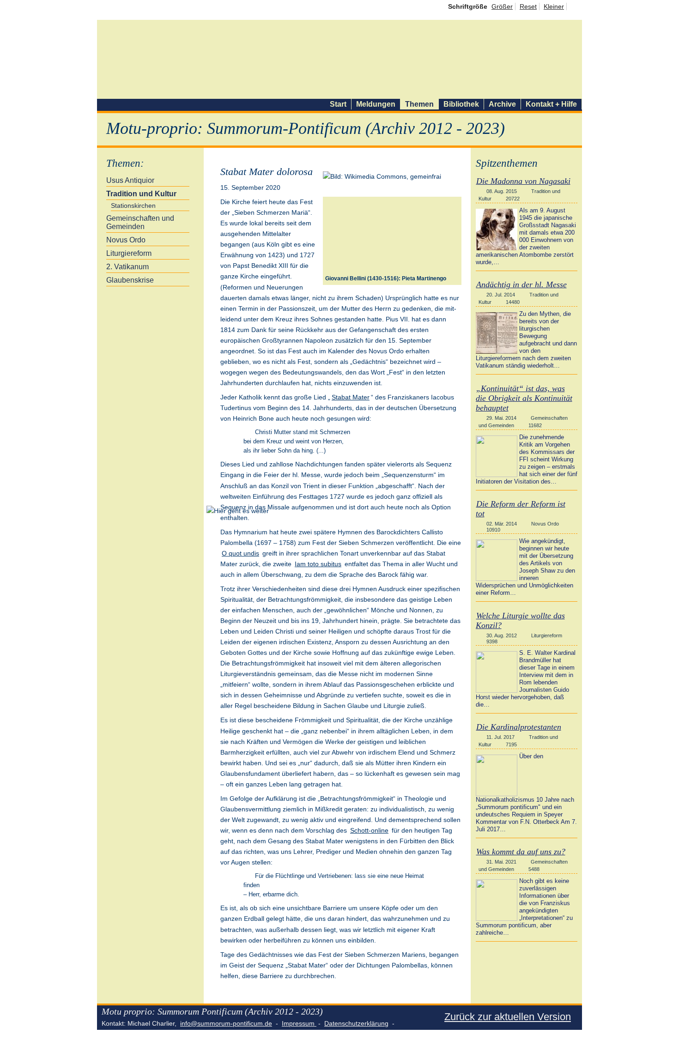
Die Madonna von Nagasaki (523, 181)
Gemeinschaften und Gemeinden (140, 222)
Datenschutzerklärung (356, 1023)
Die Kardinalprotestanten (518, 727)
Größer (502, 6)
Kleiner (554, 6)
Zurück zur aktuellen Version (507, 1016)
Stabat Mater (351, 397)
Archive (502, 104)
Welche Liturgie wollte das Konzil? (520, 620)
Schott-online (369, 830)
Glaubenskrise (130, 280)
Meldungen (375, 104)
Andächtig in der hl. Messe (521, 284)
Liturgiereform (129, 253)
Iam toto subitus (318, 564)
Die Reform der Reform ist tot (520, 508)
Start (338, 104)
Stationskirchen (133, 205)
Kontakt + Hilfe (551, 104)
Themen (419, 104)
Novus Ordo (126, 240)
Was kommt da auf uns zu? (520, 851)
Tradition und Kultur (141, 194)
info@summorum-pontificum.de (226, 1023)
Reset (528, 6)
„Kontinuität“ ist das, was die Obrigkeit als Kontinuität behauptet (524, 398)
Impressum (299, 1023)
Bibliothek (461, 104)
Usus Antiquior (130, 180)
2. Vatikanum (127, 267)
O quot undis (240, 553)
